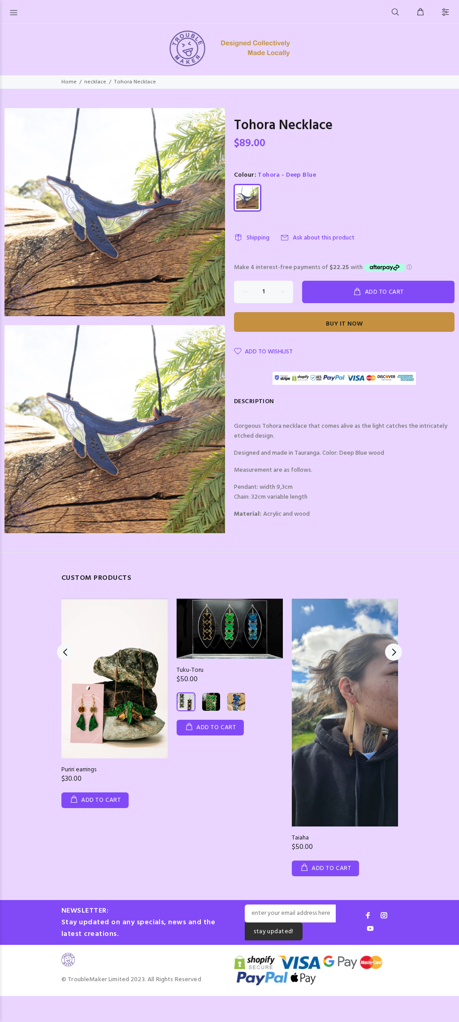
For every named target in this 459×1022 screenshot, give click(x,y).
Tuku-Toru (190, 670)
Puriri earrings (78, 770)
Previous (65, 652)
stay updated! (273, 931)
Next (393, 652)
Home (69, 82)
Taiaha (300, 838)
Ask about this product (324, 238)
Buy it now (344, 324)
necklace (95, 82)
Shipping (258, 238)
